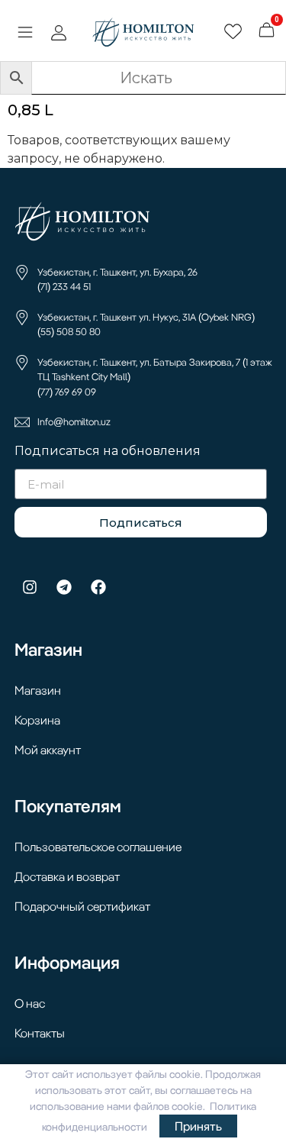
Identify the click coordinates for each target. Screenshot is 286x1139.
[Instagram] (29, 587)
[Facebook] (98, 587)
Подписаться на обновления (107, 451)
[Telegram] (64, 587)
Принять (198, 1126)
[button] (25, 34)
